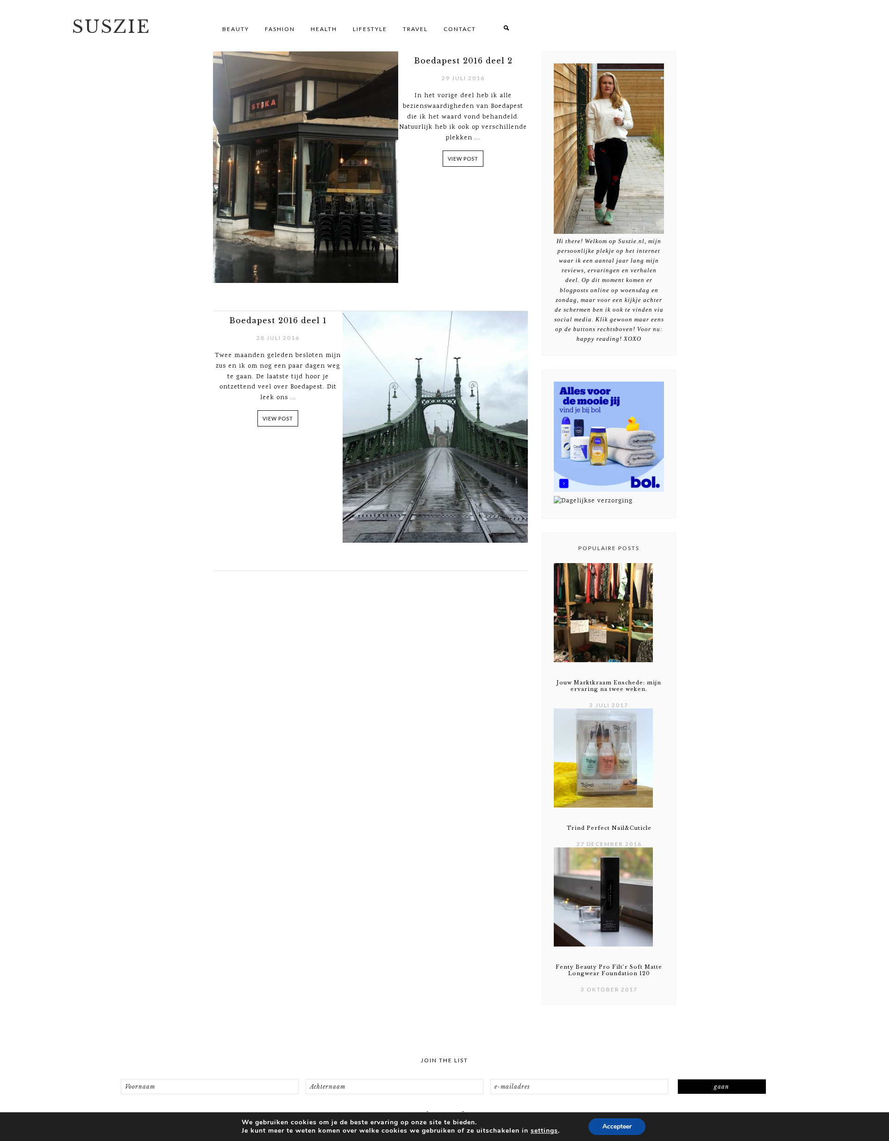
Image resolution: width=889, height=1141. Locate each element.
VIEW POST (463, 159)
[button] (506, 28)
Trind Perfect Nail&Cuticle (609, 828)
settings (544, 1131)
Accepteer (617, 1126)
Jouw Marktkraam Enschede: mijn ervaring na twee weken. (609, 685)
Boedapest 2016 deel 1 (278, 320)
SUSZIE (111, 27)
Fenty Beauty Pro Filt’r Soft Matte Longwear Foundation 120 (609, 970)
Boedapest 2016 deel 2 (463, 60)
